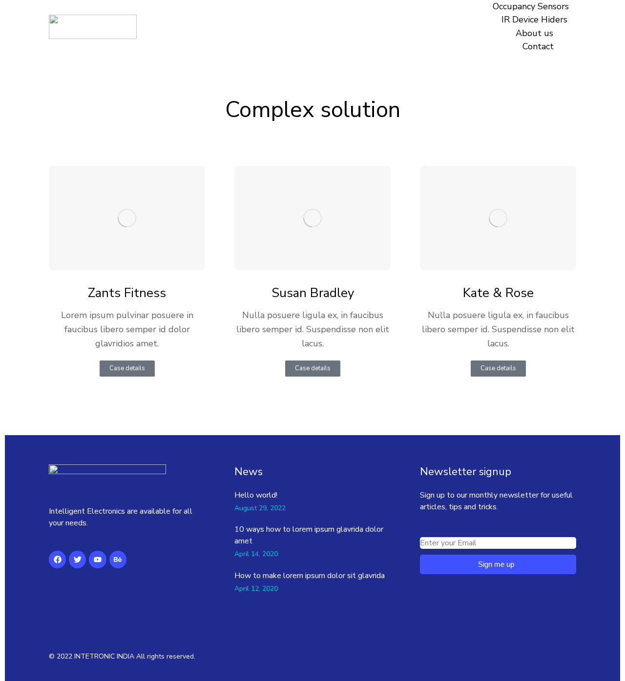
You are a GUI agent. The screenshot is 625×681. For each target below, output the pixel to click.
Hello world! (255, 495)
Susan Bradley (312, 293)
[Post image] (127, 218)
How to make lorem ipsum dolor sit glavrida (309, 575)
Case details (127, 368)
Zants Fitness (127, 293)
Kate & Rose (498, 293)
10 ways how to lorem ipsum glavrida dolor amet (308, 535)
